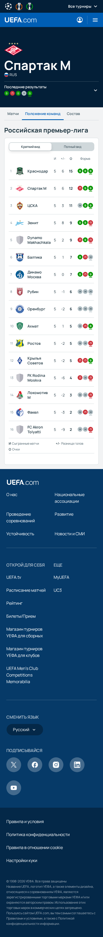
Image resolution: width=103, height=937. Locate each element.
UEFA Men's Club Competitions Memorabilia (22, 674)
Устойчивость (20, 534)
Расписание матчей (26, 590)
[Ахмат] (21, 326)
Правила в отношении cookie (34, 847)
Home (20, 20)
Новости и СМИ (70, 534)
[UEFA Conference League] (29, 6)
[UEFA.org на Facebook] (34, 771)
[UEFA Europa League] (19, 6)
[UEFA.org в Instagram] (56, 771)
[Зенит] (21, 223)
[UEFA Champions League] (8, 6)
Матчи (13, 114)
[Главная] (22, 482)
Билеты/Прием (21, 616)
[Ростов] (21, 343)
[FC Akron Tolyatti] (21, 429)
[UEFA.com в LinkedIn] (77, 771)
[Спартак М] (21, 188)
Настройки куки (21, 860)
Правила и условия (25, 821)
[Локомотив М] (21, 395)
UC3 (58, 590)
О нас (11, 494)
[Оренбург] (21, 309)
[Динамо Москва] (21, 274)
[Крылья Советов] (21, 360)
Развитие (64, 514)
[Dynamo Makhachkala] (21, 240)
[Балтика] (21, 257)
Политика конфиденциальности (38, 834)
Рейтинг (14, 603)
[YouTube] (13, 794)
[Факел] (21, 412)
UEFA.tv (13, 577)
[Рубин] (21, 292)
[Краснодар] (21, 171)
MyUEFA (61, 577)
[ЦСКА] (21, 205)
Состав (73, 114)
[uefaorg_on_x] (13, 771)
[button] (93, 20)
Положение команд (42, 114)
